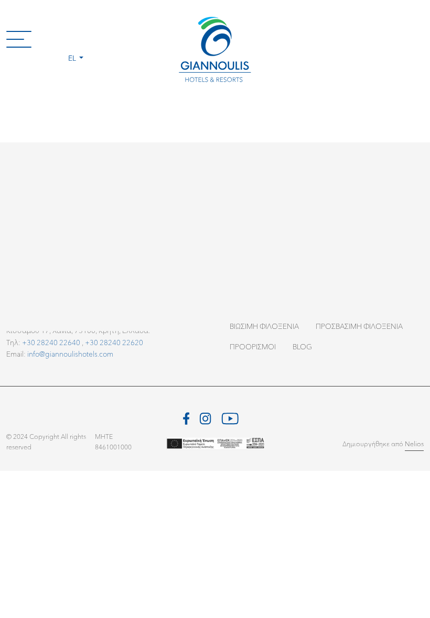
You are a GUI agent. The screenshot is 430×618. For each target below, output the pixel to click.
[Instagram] (205, 417)
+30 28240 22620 (114, 342)
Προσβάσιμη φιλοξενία (359, 326)
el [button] (73, 57)
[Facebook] (186, 417)
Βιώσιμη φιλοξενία (264, 326)
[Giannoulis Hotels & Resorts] (215, 50)
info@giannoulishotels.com (70, 353)
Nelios (414, 443)
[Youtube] (230, 417)
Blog (302, 346)
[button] (75, 39)
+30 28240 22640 (51, 342)
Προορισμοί (253, 346)
